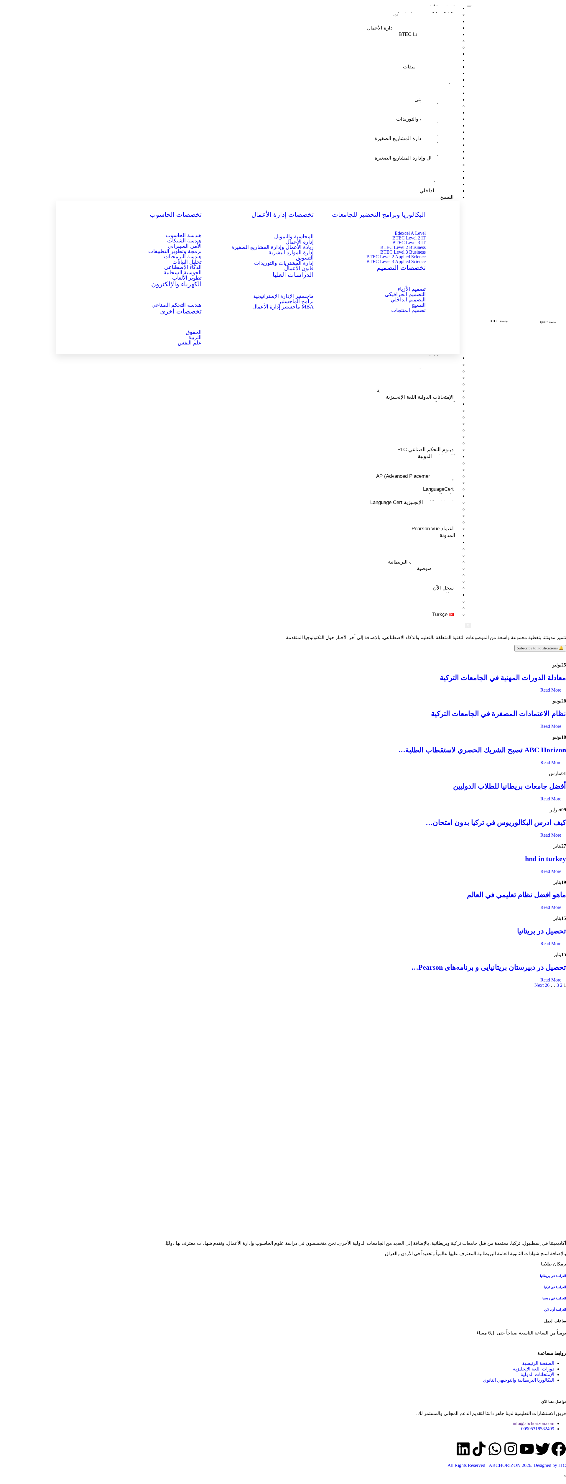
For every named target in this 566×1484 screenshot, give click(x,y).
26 (547, 985)
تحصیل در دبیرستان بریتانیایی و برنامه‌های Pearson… (488, 967)
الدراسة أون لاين (555, 1309)
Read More (551, 689)
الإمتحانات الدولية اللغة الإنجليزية (420, 397)
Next (539, 985)
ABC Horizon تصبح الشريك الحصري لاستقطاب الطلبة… (482, 750)
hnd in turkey (545, 859)
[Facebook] (558, 1449)
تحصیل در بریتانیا (541, 931)
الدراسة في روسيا (554, 1298)
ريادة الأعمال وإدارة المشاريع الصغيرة (414, 138)
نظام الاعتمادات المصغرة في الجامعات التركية (498, 714)
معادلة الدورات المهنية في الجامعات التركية (503, 678)
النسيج (447, 197)
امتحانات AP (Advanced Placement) (415, 476)
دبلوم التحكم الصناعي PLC (425, 449)
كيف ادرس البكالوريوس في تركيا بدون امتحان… (496, 822)
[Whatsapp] (495, 1449)
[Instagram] (511, 1449)
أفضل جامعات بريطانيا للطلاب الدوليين (509, 786)
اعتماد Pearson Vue (433, 528)
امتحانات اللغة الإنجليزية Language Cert (412, 502)
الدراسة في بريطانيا (553, 1276)
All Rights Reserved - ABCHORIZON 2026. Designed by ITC (506, 1465)
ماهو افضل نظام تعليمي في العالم (516, 895)
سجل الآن (443, 588)
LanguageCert (438, 489)
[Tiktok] (479, 1449)
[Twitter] (542, 1449)
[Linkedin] (463, 1449)
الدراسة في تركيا (554, 1287)
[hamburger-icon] (469, 5)
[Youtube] (526, 1449)
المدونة (447, 535)
